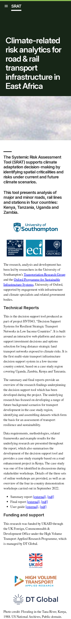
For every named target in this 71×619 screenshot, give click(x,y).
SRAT (16, 6)
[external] (39, 496)
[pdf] (50, 496)
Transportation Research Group (44, 274)
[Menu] (6, 6)
